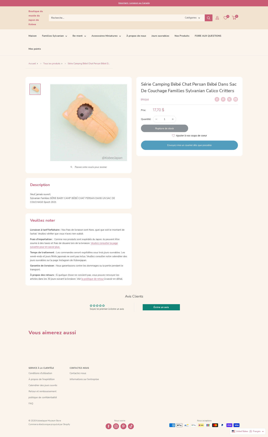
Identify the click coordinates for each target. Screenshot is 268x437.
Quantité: (146, 119)
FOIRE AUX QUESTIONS (208, 35)
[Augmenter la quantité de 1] (173, 119)
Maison (33, 35)
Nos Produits (182, 35)
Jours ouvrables (160, 35)
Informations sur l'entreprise (84, 379)
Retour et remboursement (42, 391)
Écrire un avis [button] (161, 307)
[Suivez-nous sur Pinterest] (123, 426)
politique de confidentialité (43, 397)
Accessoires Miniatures (105, 35)
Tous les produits (51, 63)
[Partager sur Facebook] (217, 99)
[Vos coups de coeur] (225, 18)
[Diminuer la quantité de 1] (156, 119)
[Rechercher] (208, 17)
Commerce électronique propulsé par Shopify (49, 424)
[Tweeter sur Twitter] (229, 99)
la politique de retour (92, 278)
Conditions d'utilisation (40, 373)
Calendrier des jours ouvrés (43, 385)
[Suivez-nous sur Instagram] (116, 426)
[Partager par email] (235, 99)
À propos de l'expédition (42, 379)
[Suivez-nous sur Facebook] (109, 426)
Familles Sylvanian (53, 35)
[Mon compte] (217, 18)
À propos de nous (136, 35)
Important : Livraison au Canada (134, 3)
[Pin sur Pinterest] (223, 99)
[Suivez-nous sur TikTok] (131, 426)
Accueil (32, 63)
